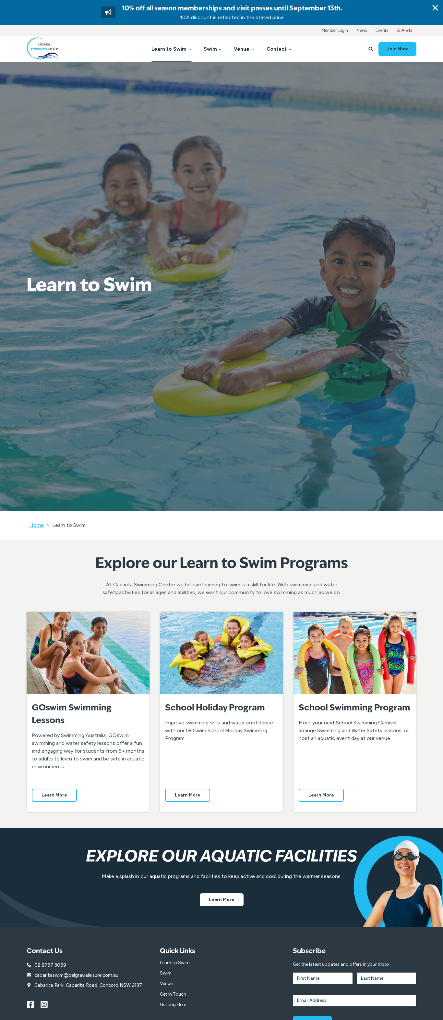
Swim (166, 973)
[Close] (435, 8)
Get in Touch (173, 994)
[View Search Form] (370, 49)
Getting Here (173, 1004)
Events (382, 30)
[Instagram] (47, 1004)
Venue (166, 983)
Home (36, 525)
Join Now (397, 49)
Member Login (334, 30)
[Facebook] (33, 1004)
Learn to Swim (175, 962)
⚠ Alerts (404, 30)
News (361, 30)
